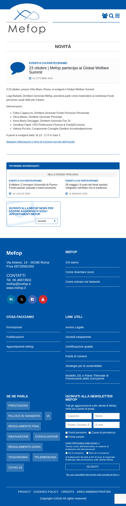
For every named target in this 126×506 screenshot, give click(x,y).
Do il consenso (76, 453)
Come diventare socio (79, 272)
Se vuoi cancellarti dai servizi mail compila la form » (93, 474)
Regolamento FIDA (23, 426)
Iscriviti (42, 221)
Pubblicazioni (15, 337)
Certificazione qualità (79, 346)
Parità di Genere (76, 356)
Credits (67, 491)
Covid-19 (15, 467)
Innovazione (18, 436)
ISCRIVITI (92, 466)
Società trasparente (78, 337)
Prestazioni (18, 405)
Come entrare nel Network (82, 281)
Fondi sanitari (76, 436)
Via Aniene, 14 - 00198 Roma (27, 262)
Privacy (24, 491)
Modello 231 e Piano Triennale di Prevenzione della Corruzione (86, 377)
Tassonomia (18, 457)
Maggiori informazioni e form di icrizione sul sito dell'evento (40, 141)
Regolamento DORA (24, 447)
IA (48, 416)
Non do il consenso (99, 453)
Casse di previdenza (104, 432)
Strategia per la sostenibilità (83, 366)
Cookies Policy (46, 491)
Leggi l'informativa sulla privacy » (82, 443)
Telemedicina (45, 457)
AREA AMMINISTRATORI (94, 491)
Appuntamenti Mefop (20, 346)
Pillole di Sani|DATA (24, 416)
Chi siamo (72, 262)
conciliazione (46, 436)
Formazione (14, 327)
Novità (63, 46)
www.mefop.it (16, 288)
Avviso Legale (74, 327)
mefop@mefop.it (18, 284)
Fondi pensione (77, 432)
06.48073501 (22, 280)
